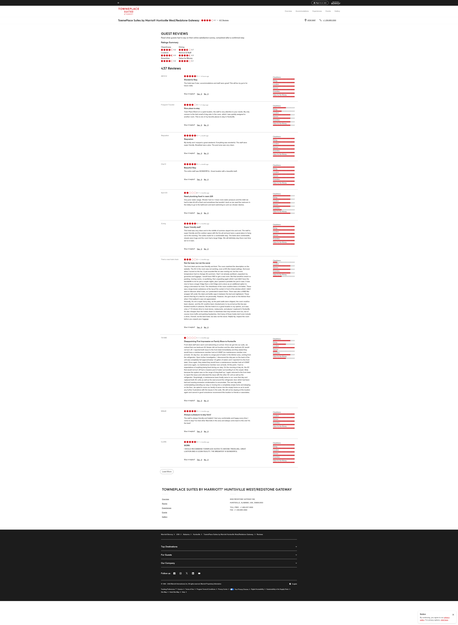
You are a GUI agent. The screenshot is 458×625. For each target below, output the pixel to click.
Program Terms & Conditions (206, 589)
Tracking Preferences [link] (168, 589)
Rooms (164, 504)
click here (444, 620)
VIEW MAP (311, 20)
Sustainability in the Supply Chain (277, 589)
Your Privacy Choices (241, 589)
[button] (320, 3)
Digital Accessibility (257, 589)
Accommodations (302, 11)
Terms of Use (189, 589)
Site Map (164, 592)
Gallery (337, 11)
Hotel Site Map (174, 592)
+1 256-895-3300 (329, 20)
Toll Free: (241, 507)
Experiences (317, 11)
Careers (180, 589)
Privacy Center (223, 589)
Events (328, 11)
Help (183, 592)
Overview (288, 11)
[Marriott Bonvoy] (335, 2)
